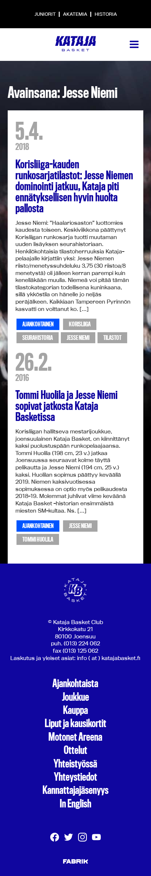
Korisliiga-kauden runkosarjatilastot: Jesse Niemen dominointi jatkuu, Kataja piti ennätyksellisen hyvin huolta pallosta (74, 186)
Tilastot (112, 337)
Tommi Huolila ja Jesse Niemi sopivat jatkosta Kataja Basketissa (66, 406)
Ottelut (75, 750)
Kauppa (75, 710)
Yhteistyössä (75, 764)
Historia (106, 14)
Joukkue (75, 697)
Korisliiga (80, 324)
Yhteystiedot (75, 777)
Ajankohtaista (75, 683)
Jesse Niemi (78, 337)
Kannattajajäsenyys (75, 790)
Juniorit (45, 14)
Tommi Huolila (37, 539)
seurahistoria (37, 337)
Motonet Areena (75, 737)
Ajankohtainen (38, 324)
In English (75, 804)
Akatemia (75, 14)
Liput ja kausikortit (75, 723)
